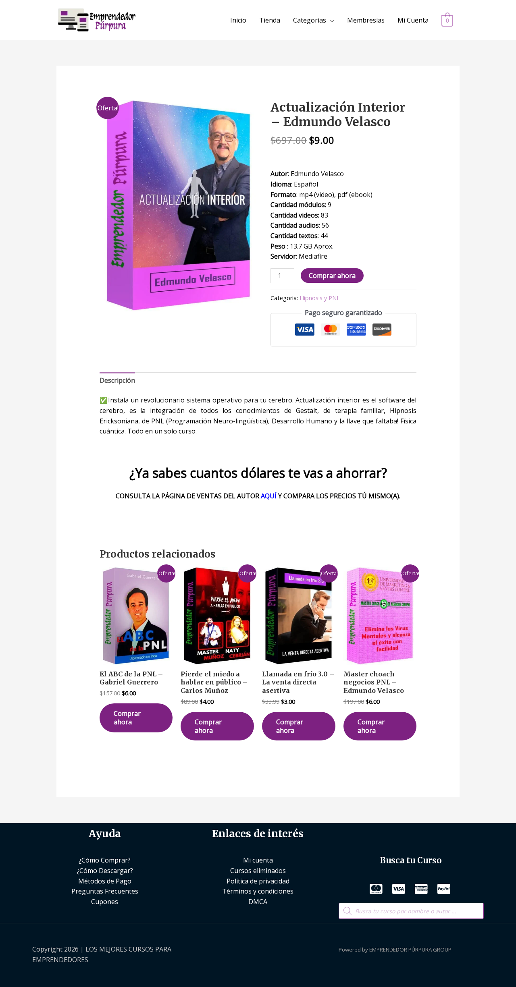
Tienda (269, 20)
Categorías (309, 20)
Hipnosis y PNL (320, 298)
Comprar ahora (332, 275)
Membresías (366, 20)
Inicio (238, 20)
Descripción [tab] (117, 380)
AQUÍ (269, 495)
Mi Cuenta (413, 20)
